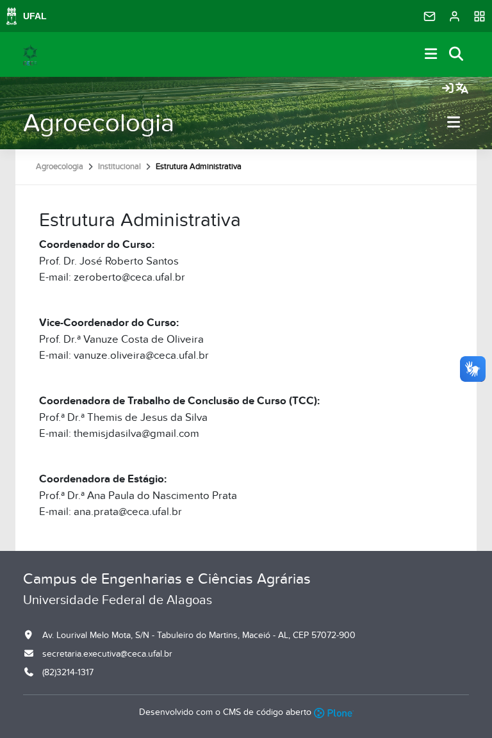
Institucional (119, 166)
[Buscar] (457, 55)
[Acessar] (448, 89)
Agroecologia (98, 123)
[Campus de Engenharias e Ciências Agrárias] (30, 54)
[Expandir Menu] (431, 55)
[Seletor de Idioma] (462, 89)
